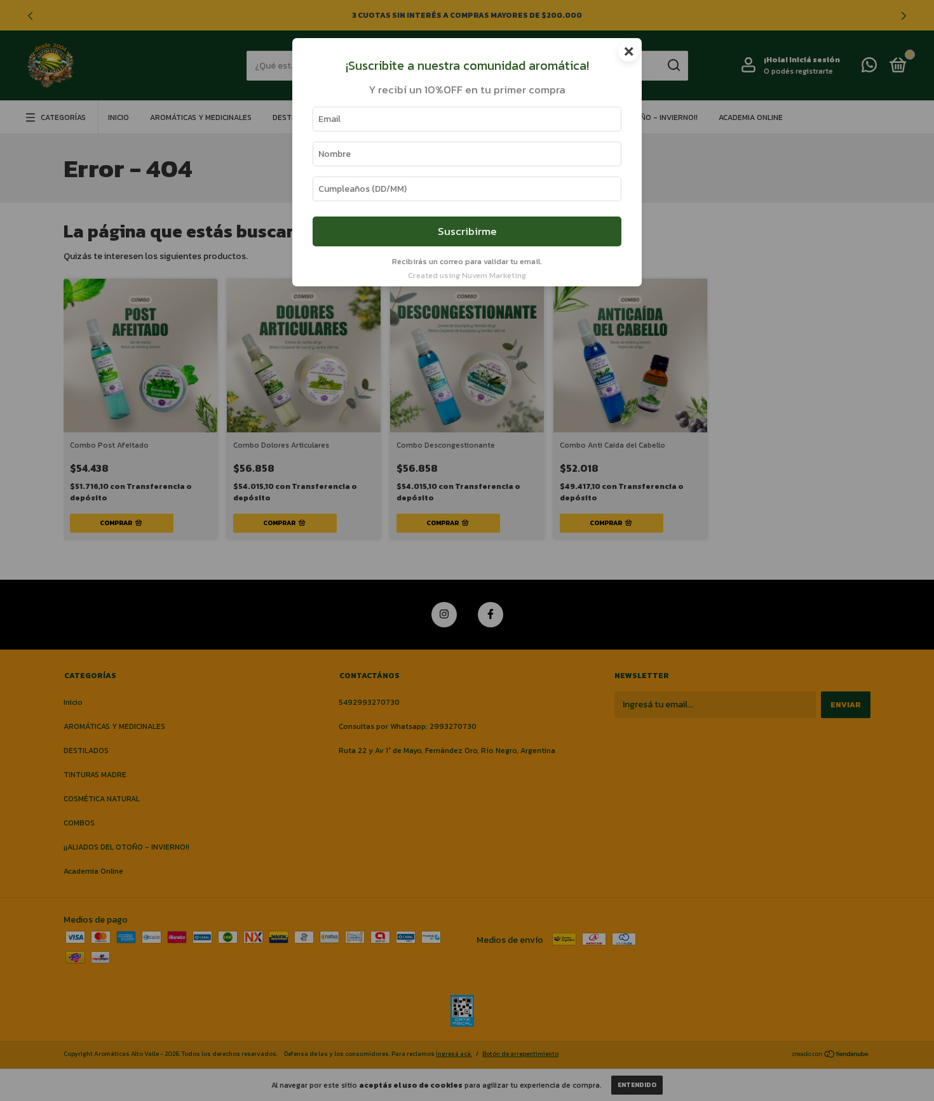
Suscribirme (467, 231)
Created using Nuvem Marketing (467, 275)
